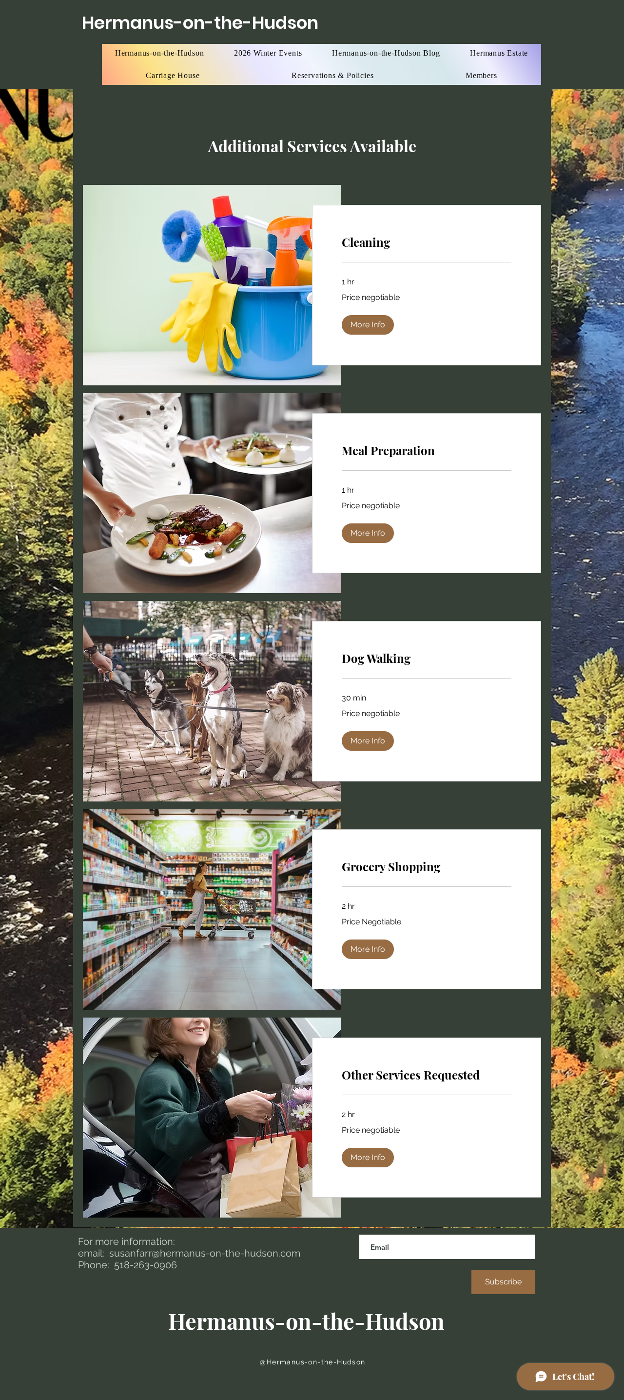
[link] (426, 242)
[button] (368, 325)
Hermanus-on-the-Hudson (200, 22)
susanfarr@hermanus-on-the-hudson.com (204, 1253)
